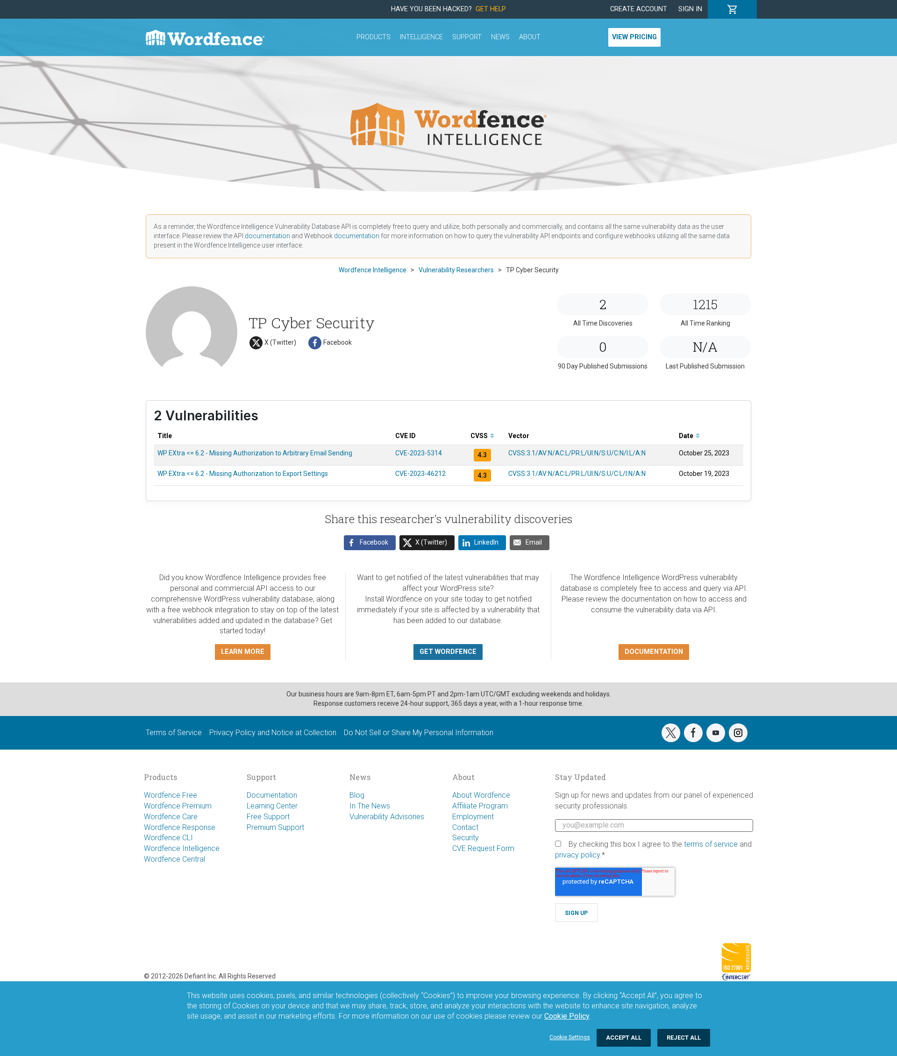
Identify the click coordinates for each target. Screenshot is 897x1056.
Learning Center (272, 805)
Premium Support (275, 827)
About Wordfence (481, 795)
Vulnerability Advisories (386, 816)
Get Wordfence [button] (448, 652)
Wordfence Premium (178, 805)
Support (467, 37)
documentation (267, 236)
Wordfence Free (170, 795)
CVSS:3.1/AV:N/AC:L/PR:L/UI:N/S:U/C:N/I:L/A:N (577, 453)
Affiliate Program (480, 805)
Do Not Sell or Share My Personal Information (418, 732)
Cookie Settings (569, 1037)
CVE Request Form (483, 848)
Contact (465, 827)
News (500, 37)
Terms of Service (174, 732)
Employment (473, 816)
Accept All (623, 1037)
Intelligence (421, 37)
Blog (356, 795)
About (530, 37)
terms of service (711, 844)
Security (465, 837)
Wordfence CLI (168, 837)
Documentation (272, 795)
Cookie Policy (567, 1016)
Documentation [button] (654, 652)
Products (373, 37)
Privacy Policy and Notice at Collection (272, 732)
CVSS (479, 435)
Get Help (491, 9)
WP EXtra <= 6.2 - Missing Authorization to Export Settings (242, 473)
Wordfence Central (174, 859)
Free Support (268, 816)
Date (687, 435)
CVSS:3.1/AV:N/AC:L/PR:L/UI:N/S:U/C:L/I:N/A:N (577, 473)
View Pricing (634, 37)
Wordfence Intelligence (182, 848)
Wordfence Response (179, 827)
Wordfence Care (171, 816)
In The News (369, 805)
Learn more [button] (242, 652)
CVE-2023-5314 (418, 453)
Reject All (684, 1037)
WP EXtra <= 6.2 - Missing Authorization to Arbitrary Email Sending (254, 453)
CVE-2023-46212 (420, 473)
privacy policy (577, 854)
